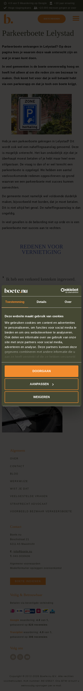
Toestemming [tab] (14, 301)
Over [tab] (68, 301)
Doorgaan (41, 371)
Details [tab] (42, 301)
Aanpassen (39, 384)
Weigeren (41, 397)
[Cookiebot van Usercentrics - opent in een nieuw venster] (60, 290)
